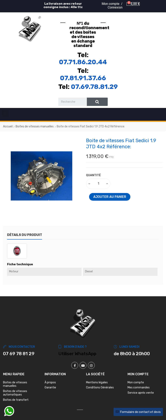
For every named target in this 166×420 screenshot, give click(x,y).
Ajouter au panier (109, 197)
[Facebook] (74, 365)
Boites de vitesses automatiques (15, 393)
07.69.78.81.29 (94, 87)
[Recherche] (97, 102)
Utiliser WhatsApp (77, 353)
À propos (50, 382)
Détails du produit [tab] (24, 235)
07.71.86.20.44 (83, 62)
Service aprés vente (141, 392)
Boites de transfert (16, 400)
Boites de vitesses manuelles (15, 384)
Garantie (50, 387)
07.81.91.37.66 (83, 78)
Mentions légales (97, 382)
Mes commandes (139, 387)
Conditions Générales (100, 387)
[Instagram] (91, 365)
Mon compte (136, 382)
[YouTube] (83, 365)
